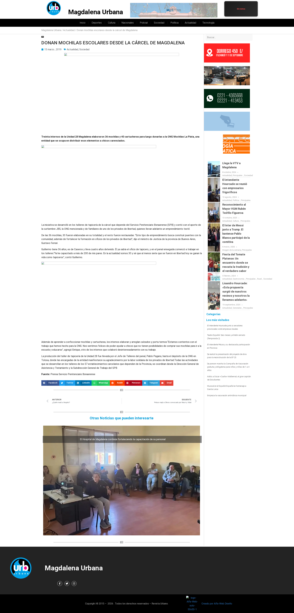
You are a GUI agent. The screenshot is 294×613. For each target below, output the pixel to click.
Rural (259, 279)
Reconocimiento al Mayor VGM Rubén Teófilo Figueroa (234, 208)
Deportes (97, 22)
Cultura (111, 22)
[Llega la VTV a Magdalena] (214, 169)
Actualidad (190, 22)
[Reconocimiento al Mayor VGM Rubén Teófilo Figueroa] (214, 212)
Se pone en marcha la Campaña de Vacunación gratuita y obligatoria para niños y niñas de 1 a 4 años (228, 367)
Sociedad (159, 22)
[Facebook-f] (59, 583)
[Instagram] (74, 583)
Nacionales (128, 22)
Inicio (82, 22)
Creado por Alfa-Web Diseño (217, 603)
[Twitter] (66, 583)
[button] (50, 383)
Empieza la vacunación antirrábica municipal (226, 395)
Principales (237, 175)
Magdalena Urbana (95, 12)
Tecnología (208, 22)
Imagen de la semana (231, 250)
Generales (237, 308)
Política (175, 22)
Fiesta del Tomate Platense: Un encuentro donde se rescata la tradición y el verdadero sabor (235, 262)
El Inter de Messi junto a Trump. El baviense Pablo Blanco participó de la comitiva (236, 233)
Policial (144, 22)
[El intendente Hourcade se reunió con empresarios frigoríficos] (214, 190)
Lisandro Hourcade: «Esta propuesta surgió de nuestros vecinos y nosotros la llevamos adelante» (236, 291)
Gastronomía (238, 279)
